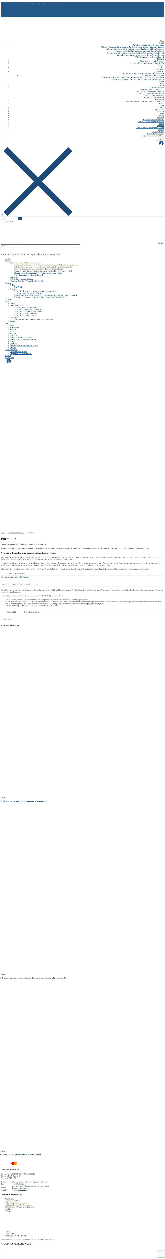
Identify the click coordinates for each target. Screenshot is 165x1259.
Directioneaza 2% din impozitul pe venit (19, 1207)
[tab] (5, 584)
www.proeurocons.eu (20, 1190)
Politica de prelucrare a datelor (16, 1203)
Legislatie (8, 1209)
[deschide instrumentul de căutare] (36, 215)
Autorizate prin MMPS (16, 533)
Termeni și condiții (12, 1201)
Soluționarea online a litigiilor (15, 1236)
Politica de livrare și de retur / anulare (18, 1205)
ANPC (7, 1232)
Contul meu (9, 1199)
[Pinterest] (7, 16)
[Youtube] (7, 12)
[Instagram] (7, 14)
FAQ (37, 584)
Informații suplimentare (22, 584)
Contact (8, 1211)
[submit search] (20, 218)
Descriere (5, 584)
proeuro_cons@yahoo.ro (21, 1186)
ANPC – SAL (10, 1234)
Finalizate (26, 577)
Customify (51, 1239)
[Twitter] (7, 10)
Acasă (3, 533)
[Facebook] (7, 8)
